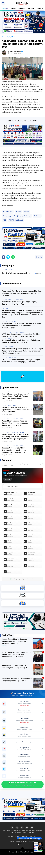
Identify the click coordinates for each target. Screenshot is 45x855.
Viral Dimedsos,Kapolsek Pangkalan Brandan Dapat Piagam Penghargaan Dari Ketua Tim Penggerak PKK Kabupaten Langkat (22, 351)
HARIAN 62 (15, 832)
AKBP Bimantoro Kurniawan (13, 418)
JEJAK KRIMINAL (37, 830)
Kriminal (40, 8)
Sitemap (32, 841)
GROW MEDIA (16, 830)
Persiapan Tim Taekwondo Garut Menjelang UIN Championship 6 (15, 666)
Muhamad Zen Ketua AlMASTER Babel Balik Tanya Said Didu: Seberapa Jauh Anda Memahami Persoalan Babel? (21, 325)
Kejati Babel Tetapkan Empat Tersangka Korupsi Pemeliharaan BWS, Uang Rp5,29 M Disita (21, 360)
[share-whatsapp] (13, 257)
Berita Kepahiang (9, 405)
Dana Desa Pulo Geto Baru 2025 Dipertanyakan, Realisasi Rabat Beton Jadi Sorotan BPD (17, 409)
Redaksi (10, 836)
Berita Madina (8, 212)
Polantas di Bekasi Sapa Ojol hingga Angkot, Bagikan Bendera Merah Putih (19, 303)
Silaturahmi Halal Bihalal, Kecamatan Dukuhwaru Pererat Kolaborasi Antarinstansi (21, 341)
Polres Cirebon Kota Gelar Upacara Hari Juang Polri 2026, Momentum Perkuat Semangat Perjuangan (15, 436)
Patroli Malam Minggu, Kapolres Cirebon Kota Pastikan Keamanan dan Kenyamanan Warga (15, 423)
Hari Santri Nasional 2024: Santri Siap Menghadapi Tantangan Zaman (17, 680)
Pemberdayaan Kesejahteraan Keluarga (17, 216)
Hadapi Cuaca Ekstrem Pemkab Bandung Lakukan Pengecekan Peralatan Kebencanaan (14, 641)
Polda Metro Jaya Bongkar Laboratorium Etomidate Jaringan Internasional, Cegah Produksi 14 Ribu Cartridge (22, 293)
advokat (6, 391)
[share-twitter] (8, 257)
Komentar (39, 257)
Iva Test (26, 212)
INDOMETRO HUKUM (26, 832)
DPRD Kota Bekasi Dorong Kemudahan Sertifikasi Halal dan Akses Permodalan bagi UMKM (21, 335)
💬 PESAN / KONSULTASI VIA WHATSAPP (22, 784)
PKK (4, 220)
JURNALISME (26, 830)
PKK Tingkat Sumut (16, 220)
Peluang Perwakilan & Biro (18, 841)
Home (4, 37)
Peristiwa (22, 8)
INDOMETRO (6, 830)
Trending (5, 8)
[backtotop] (22, 849)
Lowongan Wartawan (17, 839)
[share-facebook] (3, 257)
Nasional (31, 8)
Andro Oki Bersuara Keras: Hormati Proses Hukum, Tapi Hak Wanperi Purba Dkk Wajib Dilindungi (15, 396)
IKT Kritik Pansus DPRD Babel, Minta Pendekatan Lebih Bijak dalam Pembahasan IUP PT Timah (16, 654)
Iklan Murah (30, 839)
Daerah (13, 8)
